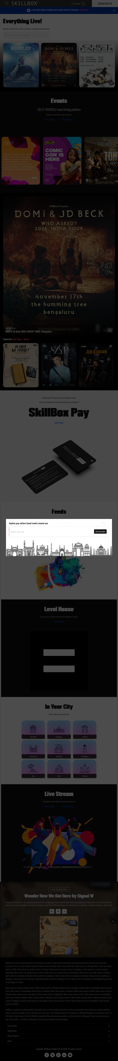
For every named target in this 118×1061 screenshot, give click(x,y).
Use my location (100, 531)
